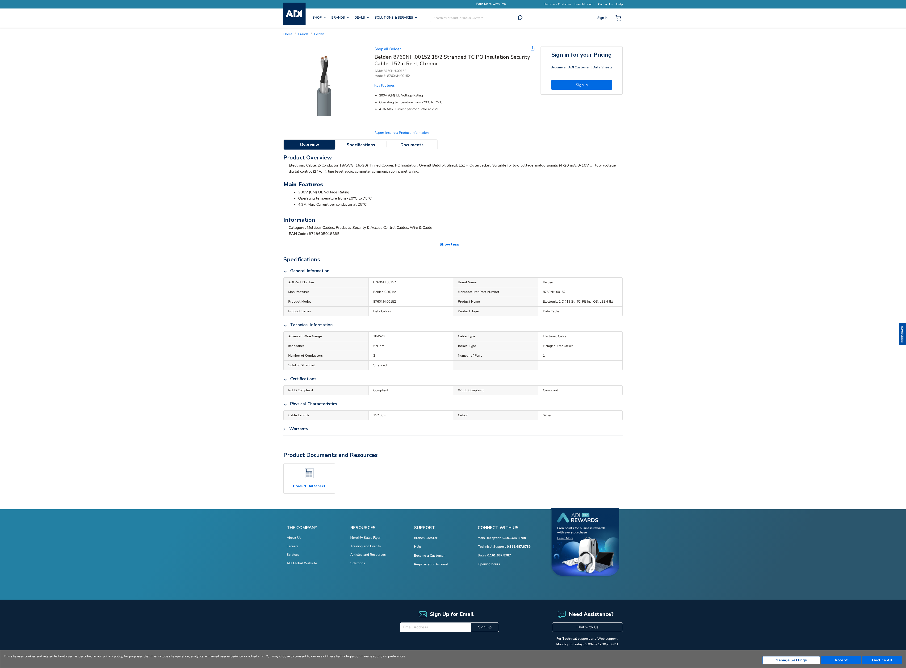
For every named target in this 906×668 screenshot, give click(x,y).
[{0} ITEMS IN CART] (619, 18)
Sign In (603, 34)
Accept (841, 660)
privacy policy (112, 656)
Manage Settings (791, 660)
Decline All (882, 660)
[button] (902, 334)
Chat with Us (587, 627)
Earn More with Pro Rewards (455, 4)
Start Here (603, 49)
